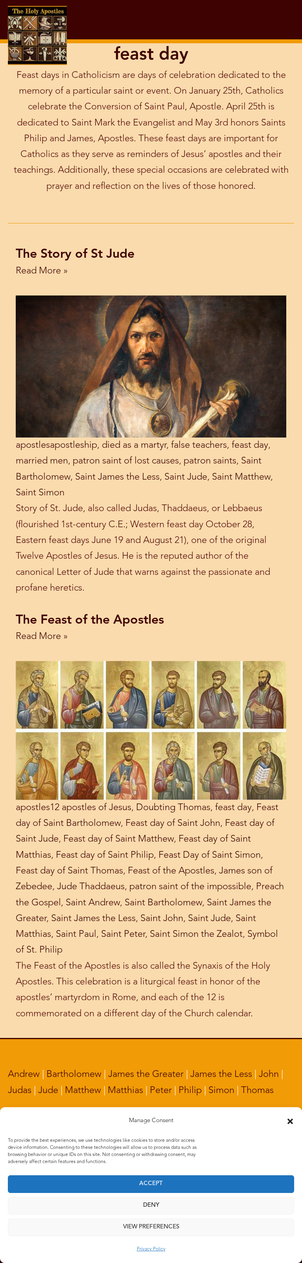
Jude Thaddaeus (91, 887)
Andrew (24, 1074)
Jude (48, 1090)
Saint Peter (123, 934)
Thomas (257, 1090)
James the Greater (146, 1074)
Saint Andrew (93, 903)
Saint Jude (185, 477)
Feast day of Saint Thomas (69, 871)
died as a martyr (134, 445)
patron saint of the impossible (190, 887)
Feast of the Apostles (171, 871)
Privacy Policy (151, 1249)
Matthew (83, 1090)
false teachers (199, 445)
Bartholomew (73, 1074)
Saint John (161, 918)
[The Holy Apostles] (37, 19)
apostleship (73, 445)
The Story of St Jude (75, 254)
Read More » (42, 271)
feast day (250, 445)
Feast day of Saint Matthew (118, 839)
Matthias (125, 1090)
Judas (19, 1090)
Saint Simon (40, 493)
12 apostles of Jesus (90, 807)
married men (42, 461)
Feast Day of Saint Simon (209, 855)
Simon (221, 1090)
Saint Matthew (241, 477)
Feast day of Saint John (172, 823)
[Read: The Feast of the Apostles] (151, 730)
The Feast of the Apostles (90, 620)
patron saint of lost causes (126, 461)
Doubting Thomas (173, 807)
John (269, 1074)
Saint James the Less (117, 477)
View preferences (151, 1227)
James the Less (221, 1074)
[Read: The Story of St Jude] (151, 366)
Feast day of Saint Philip (105, 855)
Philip (190, 1090)
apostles (33, 445)
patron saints (210, 461)
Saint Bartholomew (163, 903)
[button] (290, 1121)
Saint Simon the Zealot (196, 934)
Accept (151, 1184)
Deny (151, 1205)
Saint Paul (76, 934)
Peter (161, 1090)
